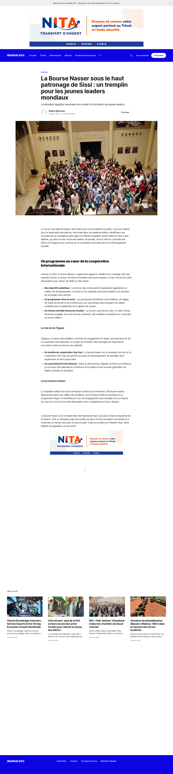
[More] (100, 55)
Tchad (43, 55)
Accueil (32, 55)
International (55, 55)
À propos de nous (89, 761)
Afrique (68, 55)
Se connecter (142, 55)
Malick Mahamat (57, 111)
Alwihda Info (15, 55)
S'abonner (158, 55)
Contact (74, 761)
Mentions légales (108, 761)
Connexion (61, 761)
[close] (170, 3)
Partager (125, 112)
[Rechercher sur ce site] (131, 55)
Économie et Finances (85, 55)
